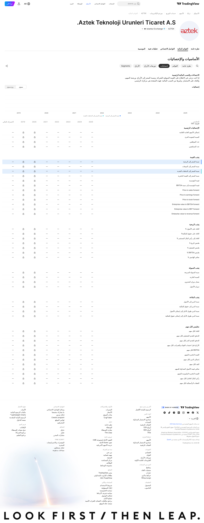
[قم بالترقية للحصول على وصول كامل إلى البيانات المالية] (23, 132)
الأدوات (23, 410)
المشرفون (60, 423)
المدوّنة (109, 458)
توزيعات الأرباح (146, 458)
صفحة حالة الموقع (106, 504)
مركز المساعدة (107, 460)
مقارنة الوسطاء (106, 430)
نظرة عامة (108, 425)
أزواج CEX (147, 427)
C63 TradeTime (106, 478)
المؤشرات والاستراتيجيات (55, 442)
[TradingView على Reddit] (164, 412)
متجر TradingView (105, 473)
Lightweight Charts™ (18, 415)
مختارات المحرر (58, 435)
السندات (148, 422)
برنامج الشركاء (20, 433)
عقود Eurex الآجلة (105, 442)
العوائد (149, 455)
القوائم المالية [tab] (182, 49)
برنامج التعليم (21, 435)
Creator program (57, 417)
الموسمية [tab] (141, 49)
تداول (62, 430)
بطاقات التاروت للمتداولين (103, 475)
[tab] (187, 66)
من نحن (109, 452)
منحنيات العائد (146, 470)
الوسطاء (79, 4)
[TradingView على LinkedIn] (178, 412)
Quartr (169, 439)
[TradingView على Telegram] (174, 412)
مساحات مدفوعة (58, 450)
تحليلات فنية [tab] (152, 49)
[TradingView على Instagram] (183, 412)
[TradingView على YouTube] (188, 412)
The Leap (108, 433)
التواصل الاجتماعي (99, 4)
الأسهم (148, 417)
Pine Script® (146, 478)
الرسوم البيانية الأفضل (143, 410)
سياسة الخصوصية (106, 491)
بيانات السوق (107, 415)
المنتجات (111, 4)
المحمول (148, 485)
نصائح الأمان (108, 498)
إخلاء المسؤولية (106, 488)
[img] (145, 29)
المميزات (109, 410)
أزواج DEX (147, 430)
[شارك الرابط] (7, 66)
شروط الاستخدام (106, 485)
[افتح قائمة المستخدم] (19, 3)
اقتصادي (148, 452)
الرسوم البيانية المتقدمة (17, 417)
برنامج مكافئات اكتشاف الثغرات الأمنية (98, 501)
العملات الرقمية (145, 425)
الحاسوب (148, 488)
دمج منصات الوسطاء (18, 430)
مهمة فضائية (107, 455)
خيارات (148, 473)
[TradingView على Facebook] (193, 412)
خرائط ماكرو (146, 475)
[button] (107, 3)
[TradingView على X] (197, 412)
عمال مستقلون (59, 448)
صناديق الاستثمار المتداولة (142, 420)
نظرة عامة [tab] (195, 49)
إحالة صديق (60, 415)
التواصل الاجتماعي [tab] (167, 49)
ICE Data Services (176, 424)
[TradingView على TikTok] (169, 412)
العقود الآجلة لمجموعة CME (102, 440)
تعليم (62, 433)
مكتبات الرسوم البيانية (18, 412)
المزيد (71, 4)
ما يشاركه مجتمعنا (58, 412)
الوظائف (109, 463)
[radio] (21, 87)
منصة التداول (21, 420)
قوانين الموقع (59, 420)
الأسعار (109, 412)
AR (25, 4)
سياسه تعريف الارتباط (104, 493)
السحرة (61, 445)
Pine (149, 433)
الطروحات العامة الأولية (143, 460)
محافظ (148, 468)
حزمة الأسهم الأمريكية (104, 445)
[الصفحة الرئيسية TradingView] (188, 3)
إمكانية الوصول (107, 496)
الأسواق (88, 4)
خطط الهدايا (108, 417)
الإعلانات (23, 427)
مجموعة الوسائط (106, 465)
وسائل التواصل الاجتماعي (55, 410)
